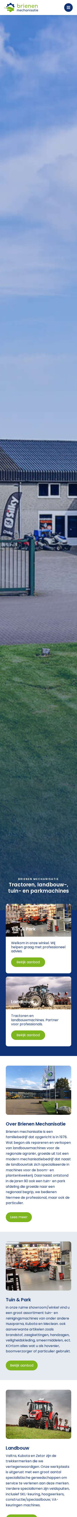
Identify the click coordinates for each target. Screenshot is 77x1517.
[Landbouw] (38, 1011)
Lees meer (19, 1217)
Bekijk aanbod (21, 1365)
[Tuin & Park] (38, 939)
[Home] (21, 7)
